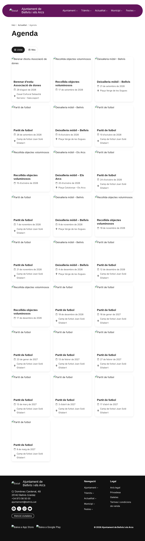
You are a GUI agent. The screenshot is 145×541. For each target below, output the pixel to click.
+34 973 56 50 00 (21, 498)
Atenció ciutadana (23, 516)
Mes (33, 50)
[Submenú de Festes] (135, 10)
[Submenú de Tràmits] (90, 10)
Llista (19, 50)
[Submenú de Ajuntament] (77, 10)
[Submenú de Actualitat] (106, 10)
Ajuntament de (33, 10)
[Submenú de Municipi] (121, 10)
